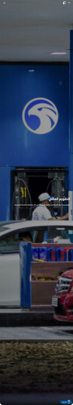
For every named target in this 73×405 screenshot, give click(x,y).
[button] (69, 401)
